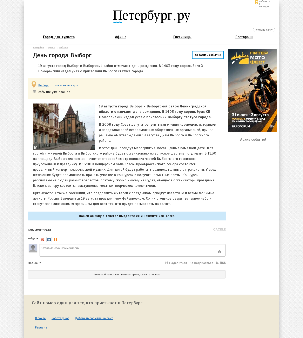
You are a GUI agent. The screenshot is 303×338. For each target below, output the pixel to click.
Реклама (41, 327)
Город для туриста (59, 37)
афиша (51, 47)
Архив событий (253, 139)
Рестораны (244, 37)
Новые (33, 263)
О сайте (40, 318)
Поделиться (177, 263)
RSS (222, 263)
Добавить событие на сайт (94, 318)
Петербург (38, 47)
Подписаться (203, 263)
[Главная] (151, 16)
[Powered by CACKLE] (219, 229)
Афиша (120, 37)
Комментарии (39, 229)
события (63, 47)
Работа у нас (60, 318)
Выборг (43, 85)
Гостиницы (182, 37)
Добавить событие (208, 55)
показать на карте (66, 85)
